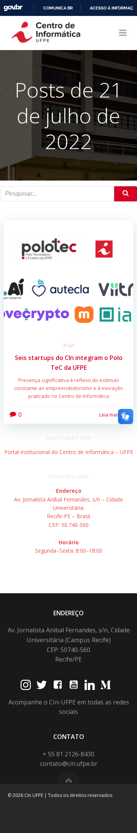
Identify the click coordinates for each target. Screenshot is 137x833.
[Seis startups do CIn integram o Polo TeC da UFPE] (68, 276)
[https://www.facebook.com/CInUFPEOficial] (58, 685)
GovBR (12, 7)
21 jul (68, 345)
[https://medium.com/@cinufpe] (105, 685)
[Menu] (122, 33)
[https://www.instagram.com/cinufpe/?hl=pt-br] (26, 685)
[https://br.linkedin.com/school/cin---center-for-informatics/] (89, 685)
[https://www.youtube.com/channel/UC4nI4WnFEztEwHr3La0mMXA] (73, 685)
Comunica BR (58, 8)
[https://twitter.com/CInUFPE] (42, 685)
